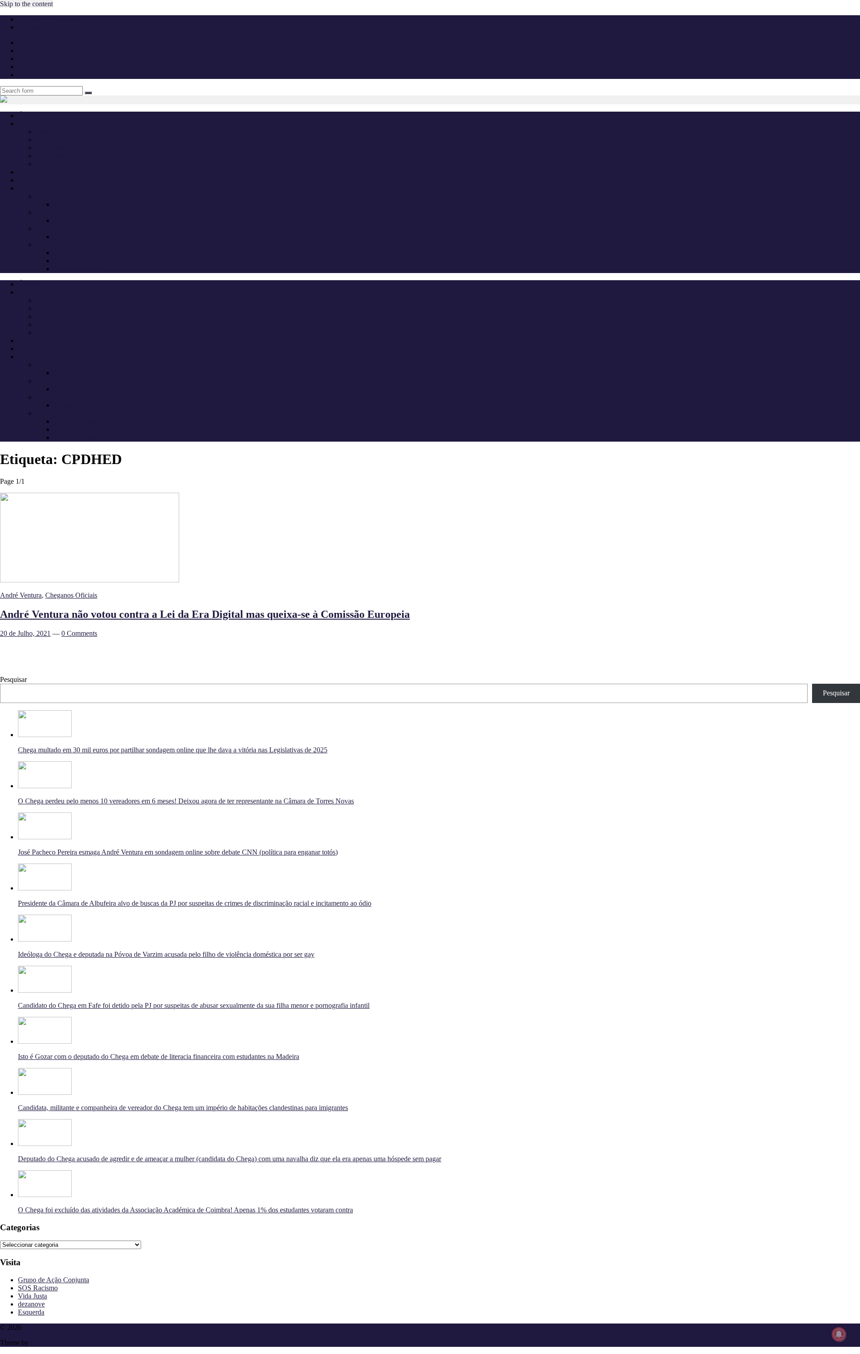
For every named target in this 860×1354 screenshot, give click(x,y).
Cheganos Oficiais (62, 148)
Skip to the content (26, 4)
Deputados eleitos (79, 204)
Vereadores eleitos (79, 269)
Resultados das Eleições (87, 252)
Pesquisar (13, 679)
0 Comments (79, 633)
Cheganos (37, 1327)
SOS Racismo (38, 1288)
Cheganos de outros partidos (76, 156)
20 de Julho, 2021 (25, 633)
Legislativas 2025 (61, 196)
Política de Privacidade (50, 19)
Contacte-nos (36, 27)
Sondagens (33, 180)
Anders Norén (50, 1342)
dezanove (31, 1304)
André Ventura (56, 139)
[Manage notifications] (839, 1334)
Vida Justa (32, 1296)
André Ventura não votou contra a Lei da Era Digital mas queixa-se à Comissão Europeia (205, 614)
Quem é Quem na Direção (73, 131)
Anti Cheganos (39, 172)
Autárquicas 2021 (61, 244)
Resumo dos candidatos (87, 261)
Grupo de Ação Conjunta (53, 1280)
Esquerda (31, 1312)
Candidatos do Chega (84, 220)
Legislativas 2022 (61, 228)
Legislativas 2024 (61, 212)
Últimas (29, 115)
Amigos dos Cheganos (68, 164)
